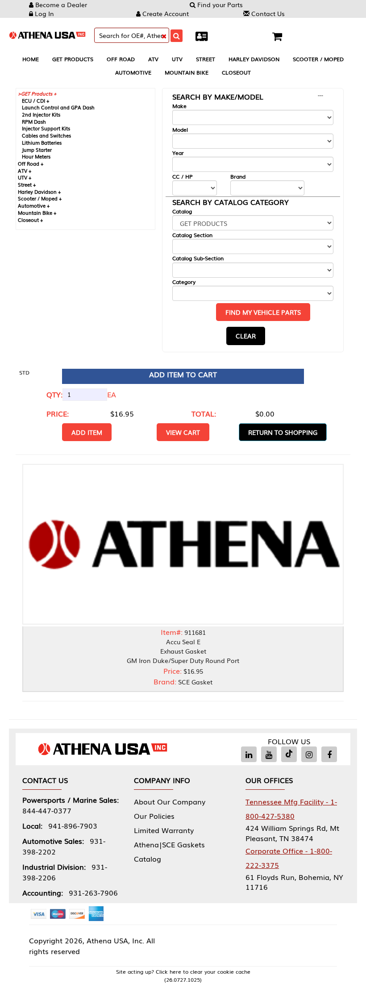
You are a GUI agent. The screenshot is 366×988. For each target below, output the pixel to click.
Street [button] (205, 59)
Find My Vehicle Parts (263, 312)
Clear (246, 335)
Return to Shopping (282, 432)
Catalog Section (192, 235)
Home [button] (30, 59)
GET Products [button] (72, 59)
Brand (237, 176)
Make (179, 106)
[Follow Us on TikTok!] (289, 754)
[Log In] (204, 35)
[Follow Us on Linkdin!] (249, 754)
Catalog (182, 211)
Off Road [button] (121, 59)
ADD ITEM (86, 432)
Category (183, 282)
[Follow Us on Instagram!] (309, 754)
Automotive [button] (133, 72)
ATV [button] (153, 59)
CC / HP (182, 176)
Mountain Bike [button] (186, 72)
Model (180, 129)
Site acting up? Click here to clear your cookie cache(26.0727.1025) (183, 975)
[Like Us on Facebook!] (329, 754)
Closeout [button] (236, 72)
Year (178, 153)
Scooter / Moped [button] (318, 59)
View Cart (183, 432)
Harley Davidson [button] (254, 59)
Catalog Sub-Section (198, 258)
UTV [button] (177, 59)
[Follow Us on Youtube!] (269, 754)
